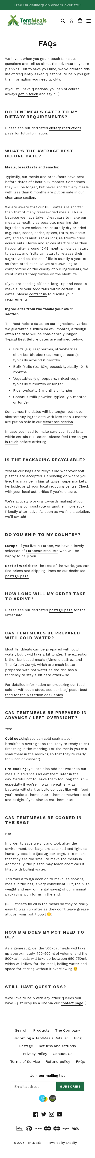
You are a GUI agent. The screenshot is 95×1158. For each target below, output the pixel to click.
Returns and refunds (57, 1046)
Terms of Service (25, 1061)
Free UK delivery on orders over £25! (47, 5)
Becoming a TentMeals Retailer (40, 1038)
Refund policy (58, 1061)
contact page (72, 1003)
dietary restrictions (65, 128)
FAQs (80, 1061)
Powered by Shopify (62, 1142)
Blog (78, 1038)
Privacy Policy (35, 1054)
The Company (67, 1030)
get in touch (28, 94)
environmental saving (43, 889)
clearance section (20, 197)
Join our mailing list (47, 1076)
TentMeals (34, 1142)
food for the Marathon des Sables (34, 695)
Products (41, 1030)
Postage (26, 1046)
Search (21, 1030)
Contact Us (62, 1054)
